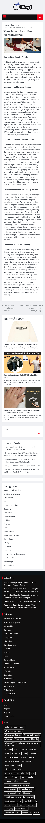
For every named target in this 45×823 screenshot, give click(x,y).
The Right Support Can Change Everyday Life (22, 466)
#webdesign (27, 761)
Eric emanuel (28, 797)
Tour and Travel (10, 565)
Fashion (7, 520)
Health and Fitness (11, 535)
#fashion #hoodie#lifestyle (26, 739)
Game (6, 528)
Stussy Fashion (21, 809)
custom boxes (10, 789)
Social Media (9, 558)
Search (6, 429)
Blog (33, 773)
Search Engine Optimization (15, 554)
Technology (8, 561)
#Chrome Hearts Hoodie (15, 727)
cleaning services (11, 781)
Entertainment (9, 516)
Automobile (8, 498)
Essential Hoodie (30, 801)
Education (8, 513)
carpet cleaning (27, 777)
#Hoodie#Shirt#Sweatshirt (25, 749)
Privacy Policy (9, 716)
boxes (7, 777)
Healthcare (31, 805)
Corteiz (26, 785)
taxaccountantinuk (12, 813)
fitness (7, 805)
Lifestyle (7, 543)
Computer (8, 509)
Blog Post (7, 712)
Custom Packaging (25, 789)
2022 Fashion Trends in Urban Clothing (21, 344)
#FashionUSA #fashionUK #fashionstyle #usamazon (21, 744)
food (15, 805)
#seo (24, 753)
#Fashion (8, 739)
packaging (9, 809)
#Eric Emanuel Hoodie (14, 731)
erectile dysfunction (13, 797)
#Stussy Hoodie (27, 757)
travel (36, 813)
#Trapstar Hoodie (12, 761)
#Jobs (7, 753)
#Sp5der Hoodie (11, 757)
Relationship (9, 550)
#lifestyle (16, 753)
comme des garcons (13, 785)
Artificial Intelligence (12, 494)
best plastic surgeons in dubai (17, 773)
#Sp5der (32, 753)
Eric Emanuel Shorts (13, 801)
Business (7, 501)
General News (9, 531)
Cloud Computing (11, 505)
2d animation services (13, 769)
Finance (7, 524)
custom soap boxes (12, 793)
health (21, 805)
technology (27, 813)
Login (6, 705)
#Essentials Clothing (13, 735)
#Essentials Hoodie (32, 735)
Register (7, 709)
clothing (24, 781)
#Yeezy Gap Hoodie (13, 765)
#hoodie (8, 749)
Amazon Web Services (12, 490)
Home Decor (9, 539)
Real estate (8, 546)
